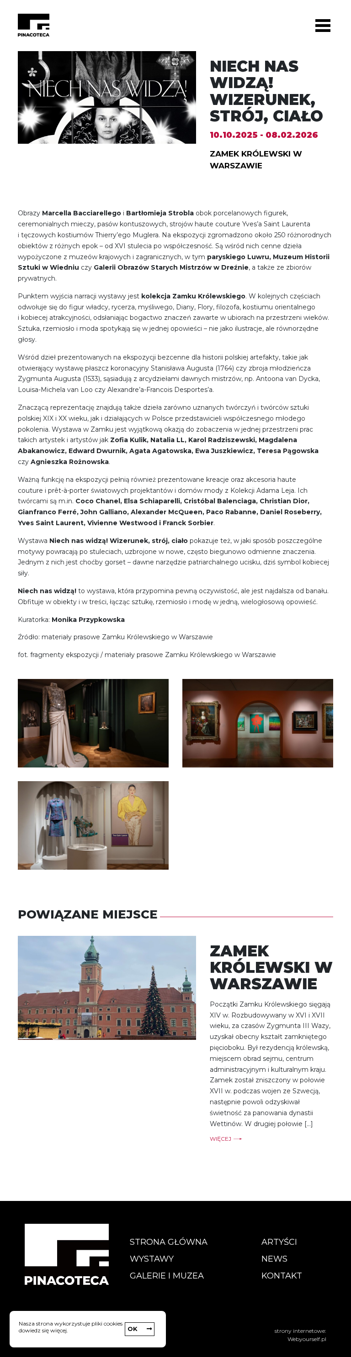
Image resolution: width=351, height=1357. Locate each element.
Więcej (220, 1139)
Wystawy (152, 1259)
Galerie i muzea (167, 1276)
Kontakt (281, 1276)
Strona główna (168, 1242)
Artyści (279, 1242)
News (274, 1259)
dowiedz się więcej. (43, 1330)
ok (133, 1328)
